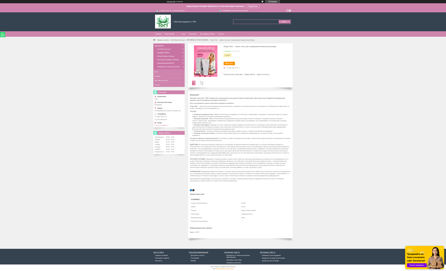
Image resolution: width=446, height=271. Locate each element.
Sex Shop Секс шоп (178, 40)
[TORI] (163, 22)
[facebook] (191, 191)
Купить (230, 63)
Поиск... (284, 22)
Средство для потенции (270, 261)
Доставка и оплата (207, 34)
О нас (183, 34)
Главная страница (161, 255)
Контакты (193, 34)
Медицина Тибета (163, 52)
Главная (158, 34)
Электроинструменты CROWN (168, 60)
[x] (193, 191)
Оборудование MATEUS (165, 63)
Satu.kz (233, 267)
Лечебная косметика (233, 263)
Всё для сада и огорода (165, 56)
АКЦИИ (193, 261)
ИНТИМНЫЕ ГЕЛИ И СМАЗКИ (197, 40)
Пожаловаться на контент (225, 269)
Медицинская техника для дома (168, 67)
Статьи (221, 34)
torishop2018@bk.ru (161, 125)
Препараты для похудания (271, 255)
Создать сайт (171, 1)
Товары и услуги (163, 40)
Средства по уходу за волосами (273, 258)
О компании (195, 258)
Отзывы (157, 76)
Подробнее (253, 6)
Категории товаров (162, 258)
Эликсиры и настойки (234, 260)
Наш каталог (170, 34)
